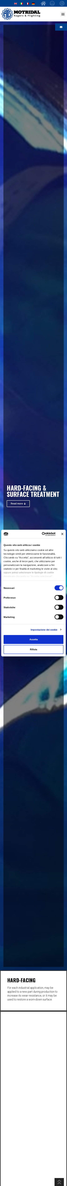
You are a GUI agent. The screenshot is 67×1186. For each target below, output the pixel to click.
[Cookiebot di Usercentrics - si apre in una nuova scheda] (42, 534)
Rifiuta (33, 649)
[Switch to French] (27, 3)
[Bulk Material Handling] (53, 3)
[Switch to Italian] (21, 3)
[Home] (43, 3)
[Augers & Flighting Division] (63, 3)
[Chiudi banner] (62, 534)
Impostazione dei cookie (44, 629)
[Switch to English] (16, 3)
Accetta (33, 639)
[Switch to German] (33, 3)
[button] (62, 14)
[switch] (59, 597)
